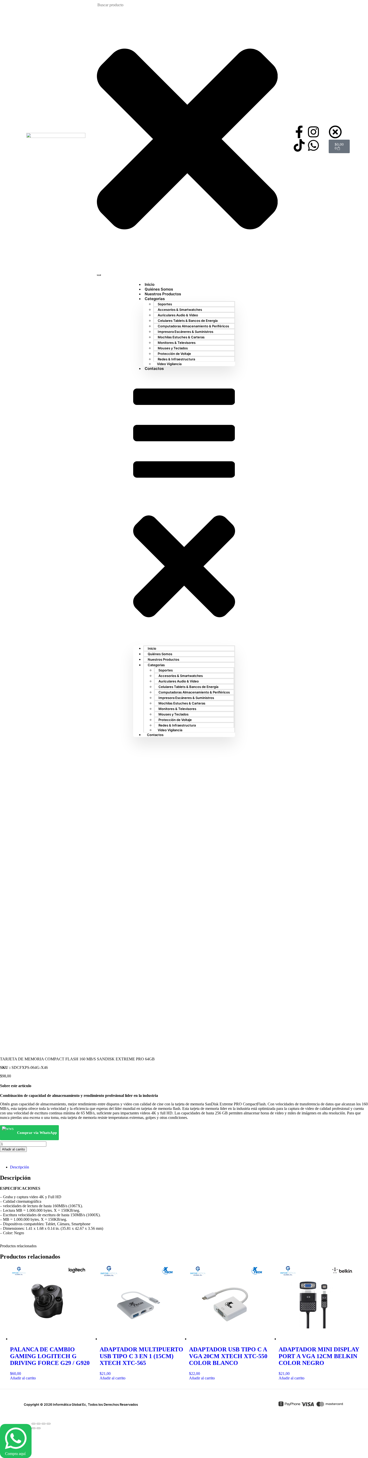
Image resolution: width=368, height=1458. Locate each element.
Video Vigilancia (169, 364)
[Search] (99, 275)
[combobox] (122, 5)
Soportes (165, 304)
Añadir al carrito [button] (23, 1378)
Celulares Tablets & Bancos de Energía (188, 321)
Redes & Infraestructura (176, 359)
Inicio (152, 648)
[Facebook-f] (299, 132)
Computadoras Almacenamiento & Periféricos (193, 326)
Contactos (154, 368)
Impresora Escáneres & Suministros (185, 332)
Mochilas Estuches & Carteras (181, 337)
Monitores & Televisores (177, 343)
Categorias (155, 298)
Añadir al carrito (13, 1149)
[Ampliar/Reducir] (34, 1423)
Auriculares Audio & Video (178, 315)
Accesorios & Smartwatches (180, 310)
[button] (184, 508)
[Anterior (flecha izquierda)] (34, 1428)
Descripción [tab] (19, 1167)
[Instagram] (313, 132)
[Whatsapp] (313, 145)
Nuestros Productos (163, 659)
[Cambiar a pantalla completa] (39, 1423)
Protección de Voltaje (174, 354)
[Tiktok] (299, 145)
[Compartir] (44, 1423)
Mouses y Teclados (173, 348)
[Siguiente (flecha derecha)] (39, 1428)
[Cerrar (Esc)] (49, 1423)
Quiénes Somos (160, 654)
